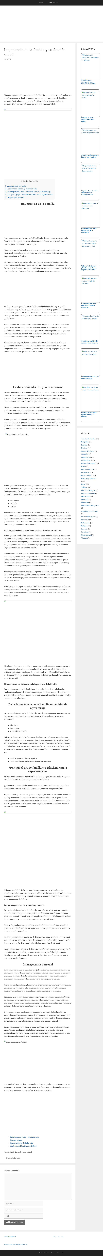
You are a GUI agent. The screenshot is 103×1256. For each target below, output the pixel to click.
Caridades (84, 454)
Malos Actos (85, 496)
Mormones (85, 502)
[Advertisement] (51, 24)
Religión (84, 526)
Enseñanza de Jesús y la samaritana (24, 1137)
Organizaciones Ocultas (89, 511)
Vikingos (84, 538)
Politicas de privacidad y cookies (16, 1244)
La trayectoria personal (14, 197)
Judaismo (84, 487)
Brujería (84, 445)
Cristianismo (85, 460)
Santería (84, 529)
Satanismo (85, 532)
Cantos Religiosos (87, 451)
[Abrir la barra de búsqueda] (63, 3)
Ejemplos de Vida (87, 469)
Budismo (84, 448)
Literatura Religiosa (88, 490)
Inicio (41, 3)
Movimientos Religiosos (90, 505)
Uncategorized (86, 535)
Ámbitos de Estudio (88, 439)
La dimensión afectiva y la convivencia (21, 189)
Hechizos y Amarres (88, 478)
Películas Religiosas (88, 517)
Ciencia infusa (16, 1140)
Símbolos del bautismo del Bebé (23, 1146)
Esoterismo (85, 472)
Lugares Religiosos (88, 493)
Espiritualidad (86, 475)
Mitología (84, 499)
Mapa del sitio (59, 1237)
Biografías (85, 442)
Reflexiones (85, 523)
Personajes (85, 520)
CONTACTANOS (52, 3)
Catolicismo (85, 457)
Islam (83, 484)
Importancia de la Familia (15, 186)
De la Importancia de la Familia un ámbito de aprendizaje (27, 192)
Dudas (83, 466)
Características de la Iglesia (21, 1143)
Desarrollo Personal (13, 1158)
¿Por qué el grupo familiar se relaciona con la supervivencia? (29, 194)
